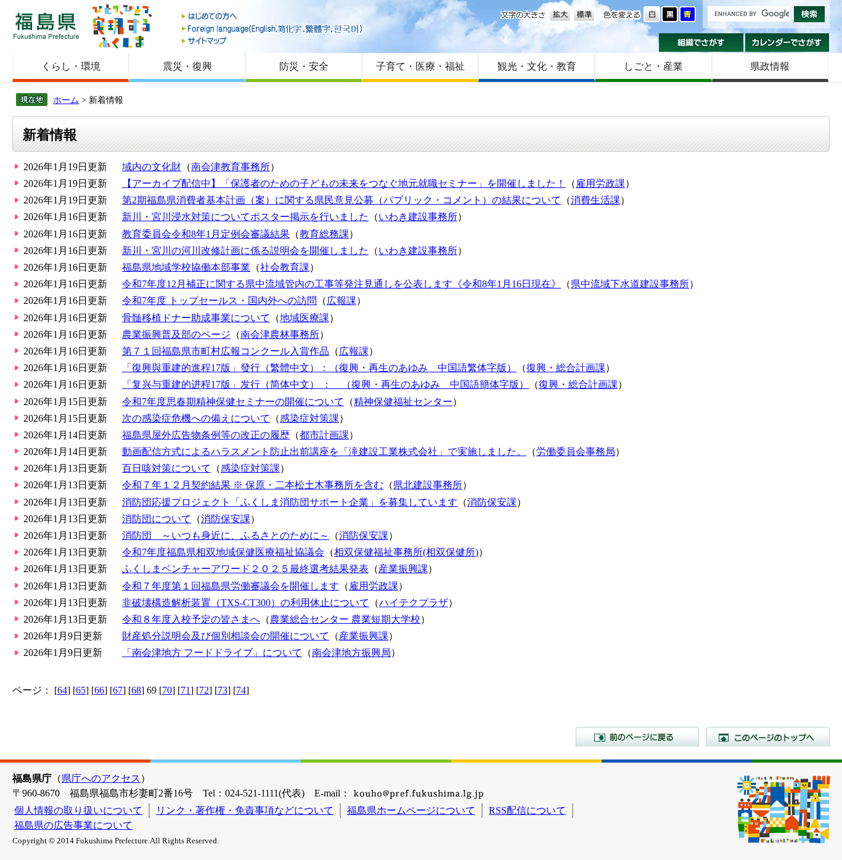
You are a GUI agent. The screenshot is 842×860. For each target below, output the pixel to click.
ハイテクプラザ (413, 602)
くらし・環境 (70, 66)
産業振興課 (403, 568)
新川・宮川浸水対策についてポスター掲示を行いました (245, 216)
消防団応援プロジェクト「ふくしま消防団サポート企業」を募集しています (289, 502)
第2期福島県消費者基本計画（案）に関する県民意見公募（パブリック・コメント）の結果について (341, 200)
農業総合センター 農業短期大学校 (345, 619)
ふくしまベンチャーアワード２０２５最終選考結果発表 (245, 568)
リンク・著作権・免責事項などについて (244, 810)
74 (241, 690)
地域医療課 (304, 318)
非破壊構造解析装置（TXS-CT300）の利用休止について (245, 602)
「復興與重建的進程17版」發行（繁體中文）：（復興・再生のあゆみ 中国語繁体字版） (319, 367)
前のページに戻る (637, 737)
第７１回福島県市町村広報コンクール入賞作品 (225, 351)
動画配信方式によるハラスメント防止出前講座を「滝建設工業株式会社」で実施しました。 (324, 451)
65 (81, 690)
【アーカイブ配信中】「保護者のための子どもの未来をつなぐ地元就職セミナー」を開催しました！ (344, 183)
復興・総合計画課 (565, 367)
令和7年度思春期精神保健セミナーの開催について (233, 401)
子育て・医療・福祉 (420, 66)
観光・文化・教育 (536, 66)
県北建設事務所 (427, 485)
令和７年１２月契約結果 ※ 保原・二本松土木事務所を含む (252, 485)
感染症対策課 (309, 418)
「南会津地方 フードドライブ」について (212, 652)
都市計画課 (324, 435)
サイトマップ (273, 40)
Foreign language (273, 29)
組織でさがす (701, 42)
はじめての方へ (273, 17)
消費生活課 (595, 200)
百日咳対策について (166, 468)
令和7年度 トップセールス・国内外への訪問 (219, 300)
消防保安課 (492, 502)
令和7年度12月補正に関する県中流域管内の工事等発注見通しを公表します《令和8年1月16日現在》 (341, 284)
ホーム (66, 100)
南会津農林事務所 (279, 334)
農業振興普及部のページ (176, 334)
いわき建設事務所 (417, 216)
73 (222, 690)
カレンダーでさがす (787, 42)
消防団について (156, 519)
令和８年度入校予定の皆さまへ (191, 619)
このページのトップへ (768, 737)
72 (204, 690)
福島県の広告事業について (73, 825)
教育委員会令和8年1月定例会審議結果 (206, 234)
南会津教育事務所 (230, 167)
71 (185, 690)
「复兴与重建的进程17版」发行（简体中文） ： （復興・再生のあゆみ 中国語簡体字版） (325, 384)
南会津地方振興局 (351, 652)
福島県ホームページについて (411, 810)
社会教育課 (284, 267)
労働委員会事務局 (575, 451)
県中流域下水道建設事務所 (630, 284)
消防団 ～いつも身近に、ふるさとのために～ (225, 535)
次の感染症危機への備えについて (196, 418)
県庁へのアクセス (101, 778)
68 (136, 690)
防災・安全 (304, 66)
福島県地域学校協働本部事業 (186, 267)
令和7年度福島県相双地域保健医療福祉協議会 (223, 552)
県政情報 (770, 66)
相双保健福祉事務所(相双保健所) (406, 552)
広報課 (341, 300)
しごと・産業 (653, 66)
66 (99, 690)
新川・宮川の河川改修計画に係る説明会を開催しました (245, 250)
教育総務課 (324, 234)
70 (167, 690)
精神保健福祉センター (403, 401)
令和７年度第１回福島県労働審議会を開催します (230, 586)
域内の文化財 (151, 167)
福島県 (46, 25)
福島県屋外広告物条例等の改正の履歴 (206, 435)
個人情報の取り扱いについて (78, 810)
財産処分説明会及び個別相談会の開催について (225, 636)
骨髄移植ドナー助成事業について (196, 318)
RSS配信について (527, 810)
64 (62, 690)
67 (118, 690)
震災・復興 (187, 66)
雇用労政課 (600, 183)
